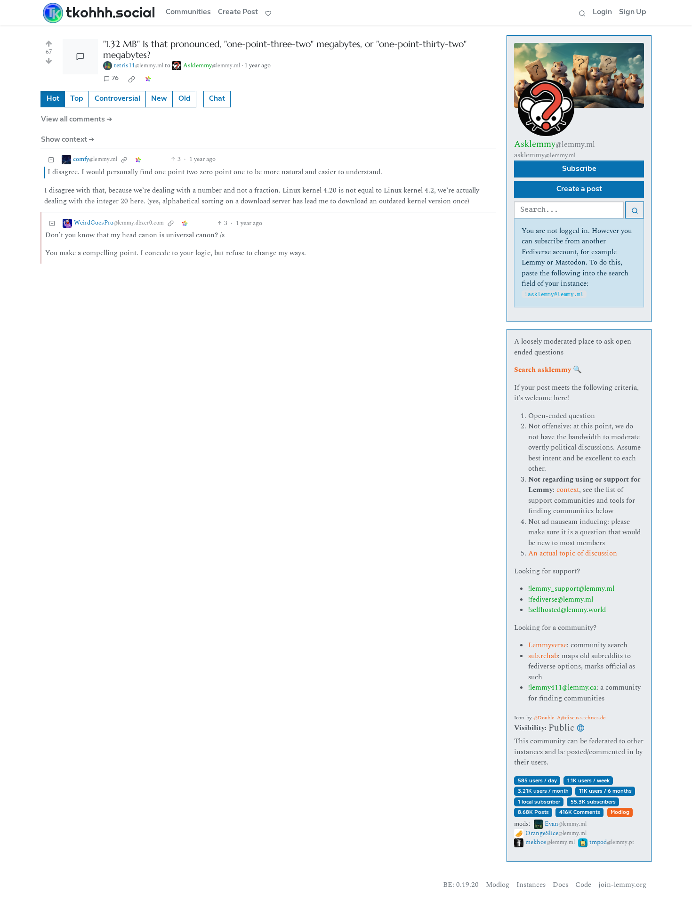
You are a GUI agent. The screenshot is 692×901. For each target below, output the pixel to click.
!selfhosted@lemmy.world (567, 609)
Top (76, 98)
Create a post (579, 189)
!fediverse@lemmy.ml (560, 599)
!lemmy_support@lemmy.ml (571, 588)
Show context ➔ (68, 139)
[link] (131, 78)
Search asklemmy (542, 369)
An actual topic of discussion (572, 553)
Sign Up (632, 12)
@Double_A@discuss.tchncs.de (569, 718)
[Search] (582, 13)
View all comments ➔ (77, 119)
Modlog (620, 812)
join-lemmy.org (622, 884)
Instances (531, 884)
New (159, 98)
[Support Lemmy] (268, 13)
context (567, 489)
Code (583, 884)
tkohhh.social (110, 12)
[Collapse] (51, 159)
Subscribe (579, 168)
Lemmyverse (547, 645)
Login (602, 12)
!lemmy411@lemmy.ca (562, 687)
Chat (217, 98)
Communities (188, 12)
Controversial (117, 98)
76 (115, 78)
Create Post (238, 12)
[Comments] (80, 56)
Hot (53, 98)
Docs (560, 884)
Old (184, 98)
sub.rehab (543, 656)
